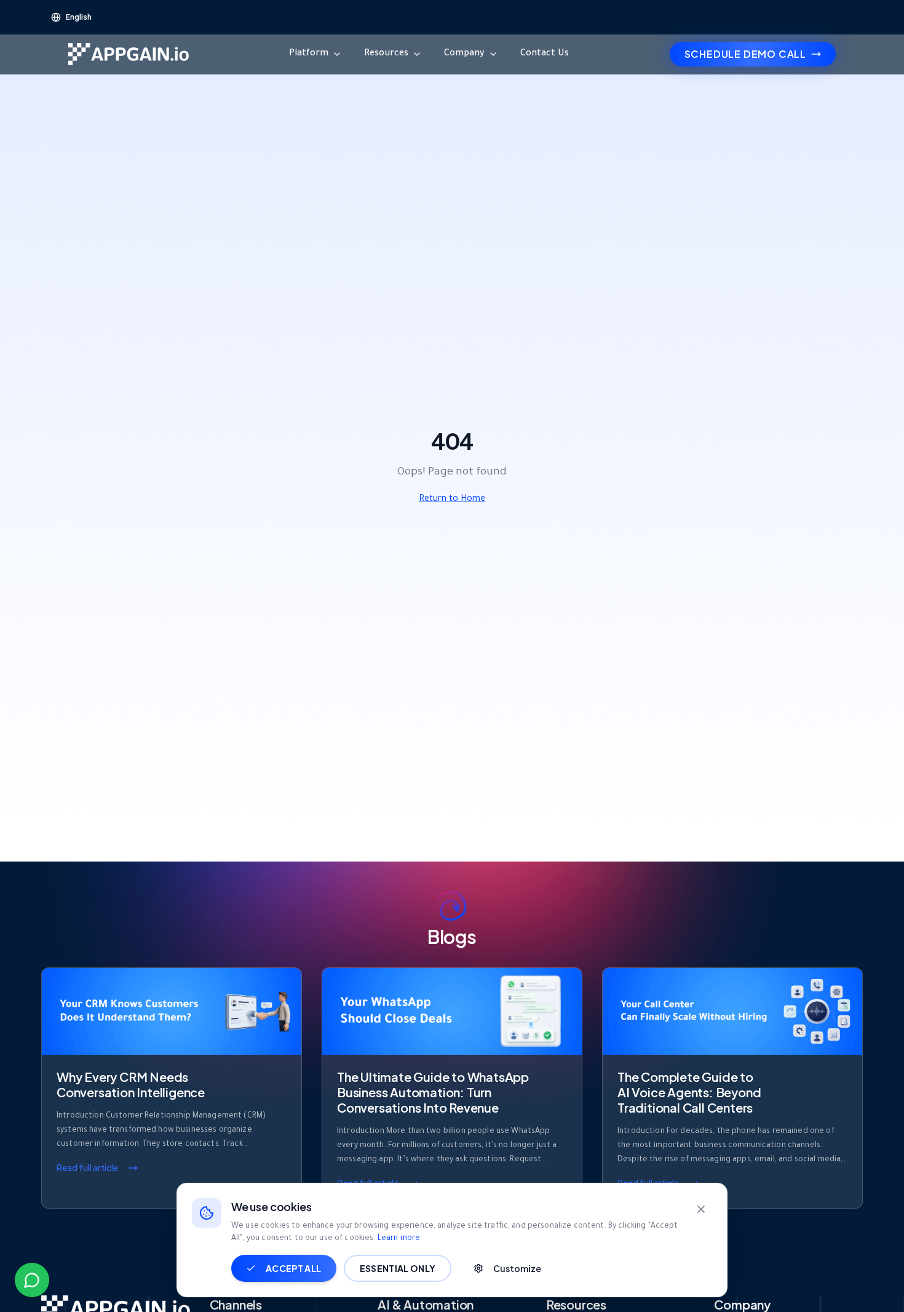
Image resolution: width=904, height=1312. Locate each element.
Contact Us (544, 54)
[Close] (701, 1209)
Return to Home (452, 500)
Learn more (399, 1238)
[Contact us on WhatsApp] (32, 1280)
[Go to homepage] (128, 54)
